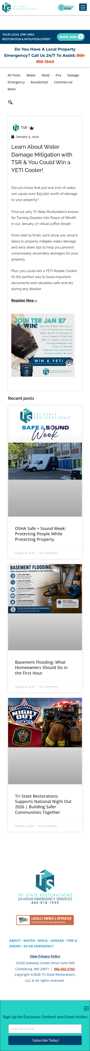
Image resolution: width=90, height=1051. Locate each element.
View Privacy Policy (45, 956)
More (12, 89)
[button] (10, 103)
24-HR (29, 946)
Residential (39, 82)
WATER (29, 940)
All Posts (14, 75)
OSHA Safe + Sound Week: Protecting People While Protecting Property (40, 534)
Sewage (73, 75)
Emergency (16, 82)
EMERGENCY (44, 946)
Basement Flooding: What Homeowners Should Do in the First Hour (41, 667)
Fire (58, 75)
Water (31, 75)
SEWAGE (57, 940)
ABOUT (15, 940)
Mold (46, 75)
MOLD (43, 940)
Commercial (63, 82)
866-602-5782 (64, 969)
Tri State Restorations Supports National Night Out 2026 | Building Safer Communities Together (43, 804)
